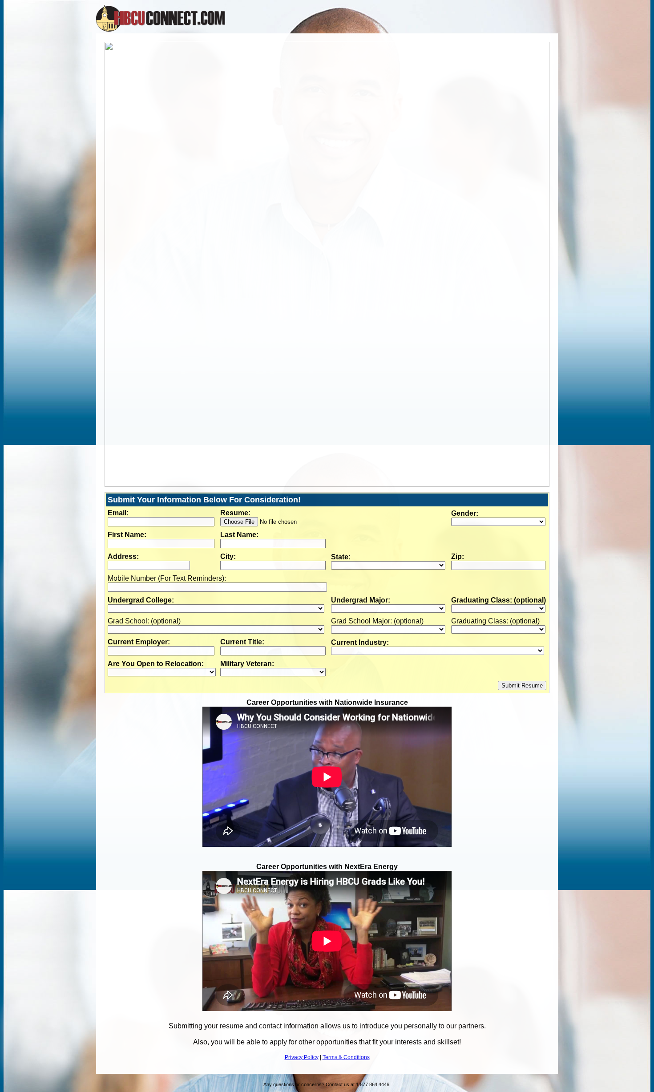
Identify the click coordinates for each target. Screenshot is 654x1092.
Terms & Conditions (346, 1057)
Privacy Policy (302, 1057)
